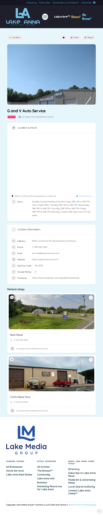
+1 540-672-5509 (21, 402)
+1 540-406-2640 (21, 340)
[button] (45, 17)
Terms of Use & (75, 505)
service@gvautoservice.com (45, 253)
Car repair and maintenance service (37, 117)
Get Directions (85, 196)
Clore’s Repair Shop (20, 396)
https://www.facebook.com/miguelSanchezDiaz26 (55, 278)
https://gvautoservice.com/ (45, 259)
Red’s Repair (16, 334)
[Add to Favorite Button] (63, 37)
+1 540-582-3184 (39, 247)
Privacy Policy (89, 505)
